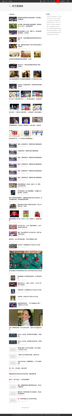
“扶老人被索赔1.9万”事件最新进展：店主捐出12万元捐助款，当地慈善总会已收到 (55, 20)
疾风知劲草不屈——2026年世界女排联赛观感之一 (21, 138)
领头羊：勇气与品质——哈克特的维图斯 (19, 379)
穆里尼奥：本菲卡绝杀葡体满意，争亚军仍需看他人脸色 (23, 239)
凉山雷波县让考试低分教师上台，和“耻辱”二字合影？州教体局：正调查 (55, 16)
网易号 (19, 21)
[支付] (51, 1)
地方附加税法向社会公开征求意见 (53, 34)
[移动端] (40, 1)
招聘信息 (35, 414)
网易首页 (3, 1)
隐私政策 (41, 414)
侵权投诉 (58, 414)
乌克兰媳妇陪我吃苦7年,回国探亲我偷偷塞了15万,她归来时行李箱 (25, 79)
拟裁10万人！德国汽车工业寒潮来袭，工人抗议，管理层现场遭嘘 (55, 24)
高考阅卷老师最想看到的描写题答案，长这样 (20, 59)
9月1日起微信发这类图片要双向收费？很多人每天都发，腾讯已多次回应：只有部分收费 (55, 32)
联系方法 (31, 414)
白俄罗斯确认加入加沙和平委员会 (28, 398)
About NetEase (24, 414)
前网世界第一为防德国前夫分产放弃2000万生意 (29, 290)
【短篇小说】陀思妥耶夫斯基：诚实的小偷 (28, 354)
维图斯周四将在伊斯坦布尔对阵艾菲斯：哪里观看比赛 (22, 373)
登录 (58, 1)
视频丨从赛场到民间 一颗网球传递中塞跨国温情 (30, 144)
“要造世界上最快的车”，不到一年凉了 (53, 22)
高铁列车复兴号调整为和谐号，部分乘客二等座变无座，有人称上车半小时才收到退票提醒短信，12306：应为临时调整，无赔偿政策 (55, 30)
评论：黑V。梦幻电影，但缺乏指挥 (18, 368)
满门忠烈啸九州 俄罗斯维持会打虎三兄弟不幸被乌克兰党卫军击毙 (25, 270)
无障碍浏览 (10, 1)
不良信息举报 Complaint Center (48, 414)
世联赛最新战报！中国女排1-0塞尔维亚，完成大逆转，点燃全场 (25, 125)
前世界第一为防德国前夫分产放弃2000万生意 (29, 244)
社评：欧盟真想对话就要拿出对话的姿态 (54, 28)
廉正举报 (55, 414)
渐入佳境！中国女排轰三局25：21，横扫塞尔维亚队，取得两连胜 (25, 99)
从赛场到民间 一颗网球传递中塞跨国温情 (28, 150)
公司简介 (28, 414)
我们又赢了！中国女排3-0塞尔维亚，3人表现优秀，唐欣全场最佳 (25, 112)
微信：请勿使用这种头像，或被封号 (53, 26)
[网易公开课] (44, 1)
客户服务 (38, 414)
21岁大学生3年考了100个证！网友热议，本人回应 (55, 18)
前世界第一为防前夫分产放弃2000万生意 (28, 296)
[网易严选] (48, 1)
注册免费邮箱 (63, 1)
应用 (6, 1)
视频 (19, 401)
